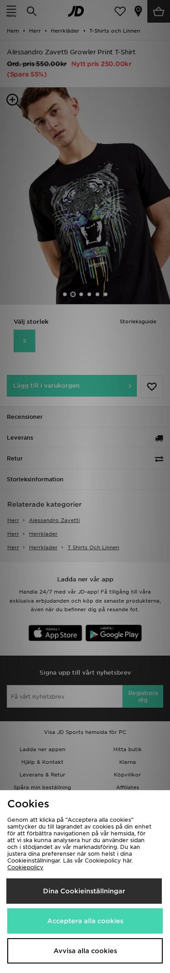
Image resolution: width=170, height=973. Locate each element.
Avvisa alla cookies (85, 950)
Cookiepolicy (25, 867)
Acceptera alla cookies (85, 921)
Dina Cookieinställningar (84, 891)
